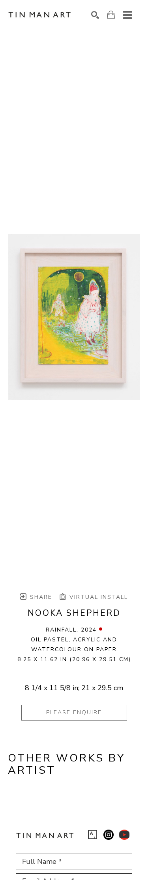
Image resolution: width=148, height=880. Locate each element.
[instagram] (108, 835)
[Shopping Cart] (111, 14)
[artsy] (93, 835)
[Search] (95, 15)
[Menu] (127, 15)
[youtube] (124, 835)
